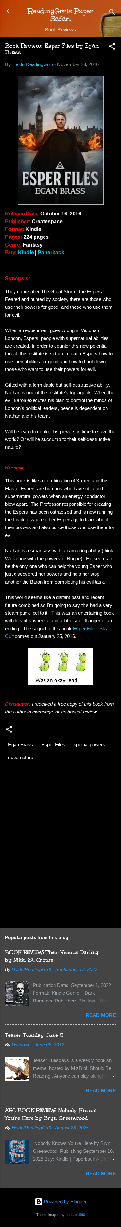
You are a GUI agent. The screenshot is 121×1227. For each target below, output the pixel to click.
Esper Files (53, 744)
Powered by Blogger (64, 1201)
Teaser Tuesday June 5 (34, 1035)
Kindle (26, 252)
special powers (89, 744)
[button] (112, 47)
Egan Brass (20, 744)
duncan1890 (75, 1215)
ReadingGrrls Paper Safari (60, 14)
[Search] (112, 13)
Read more (101, 1015)
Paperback (51, 252)
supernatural (21, 757)
